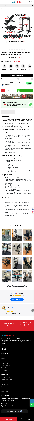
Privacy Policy (4, 363)
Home (2, 5)
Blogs (2, 360)
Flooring (3, 389)
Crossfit (3, 382)
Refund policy (4, 370)
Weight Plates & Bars (6, 379)
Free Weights (4, 384)
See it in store (8, 90)
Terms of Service (5, 368)
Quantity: (3, 78)
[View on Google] (3, 307)
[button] (1, 310)
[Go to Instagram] (5, 349)
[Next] (31, 27)
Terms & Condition (6, 365)
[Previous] (2, 27)
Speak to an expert (25, 90)
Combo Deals (4, 391)
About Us (3, 356)
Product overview (7, 112)
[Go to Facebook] (2, 349)
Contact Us (4, 358)
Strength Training (5, 386)
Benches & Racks (5, 377)
